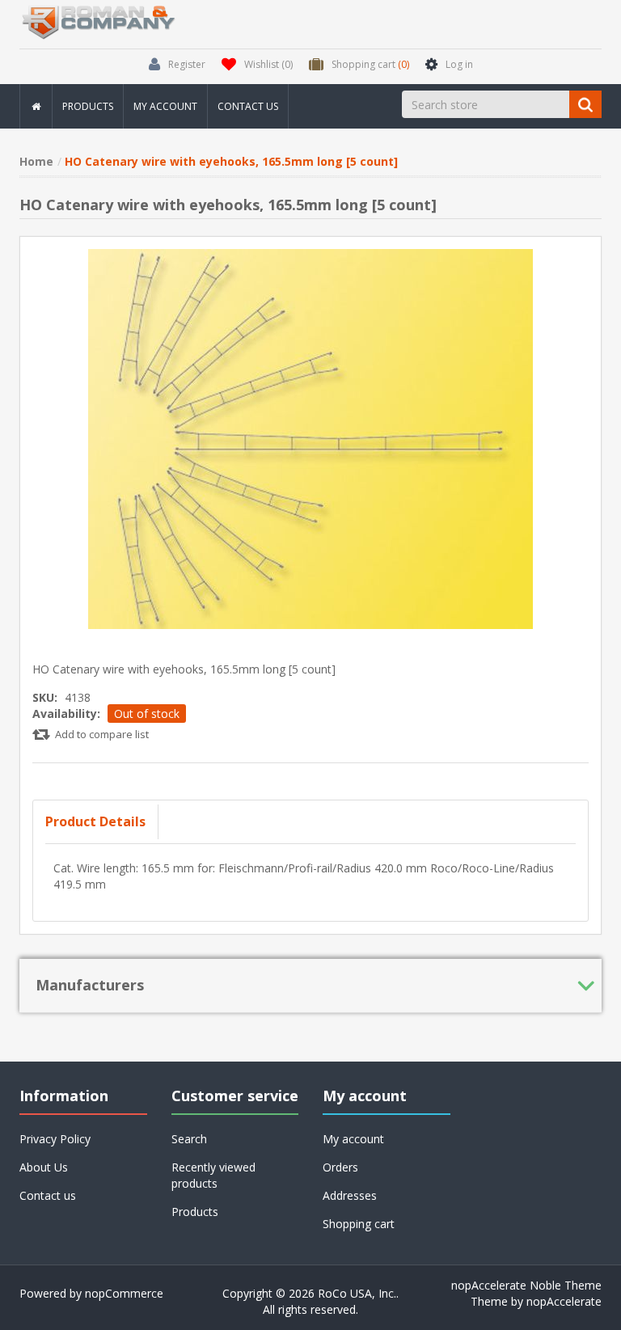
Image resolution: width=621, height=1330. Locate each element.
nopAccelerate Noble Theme (526, 1285)
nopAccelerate (564, 1301)
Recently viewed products (213, 1175)
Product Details (95, 821)
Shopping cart (359, 1223)
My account (165, 106)
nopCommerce (124, 1293)
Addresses (350, 1195)
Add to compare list (102, 734)
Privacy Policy (55, 1138)
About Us (43, 1167)
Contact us (248, 106)
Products (87, 106)
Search (189, 1138)
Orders (340, 1167)
